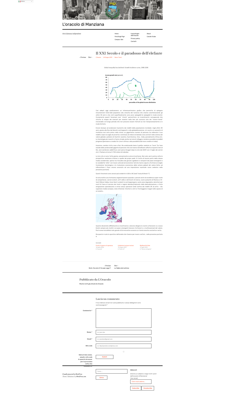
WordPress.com (81, 376)
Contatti (133, 41)
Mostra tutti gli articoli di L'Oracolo (91, 284)
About (149, 33)
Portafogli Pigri (120, 36)
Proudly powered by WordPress (72, 374)
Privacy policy (135, 38)
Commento (87, 310)
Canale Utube (151, 36)
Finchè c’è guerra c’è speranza (104, 245)
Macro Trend (118, 57)
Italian (23, 1)
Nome (89, 332)
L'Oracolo (98, 57)
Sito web (89, 346)
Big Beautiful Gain (145, 245)
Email (89, 339)
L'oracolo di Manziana (83, 24)
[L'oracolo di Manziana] (112, 10)
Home (116, 33)
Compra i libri (119, 39)
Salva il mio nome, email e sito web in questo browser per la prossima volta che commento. (85, 360)
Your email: (134, 378)
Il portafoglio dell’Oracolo (135, 34)
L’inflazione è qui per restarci (126, 245)
